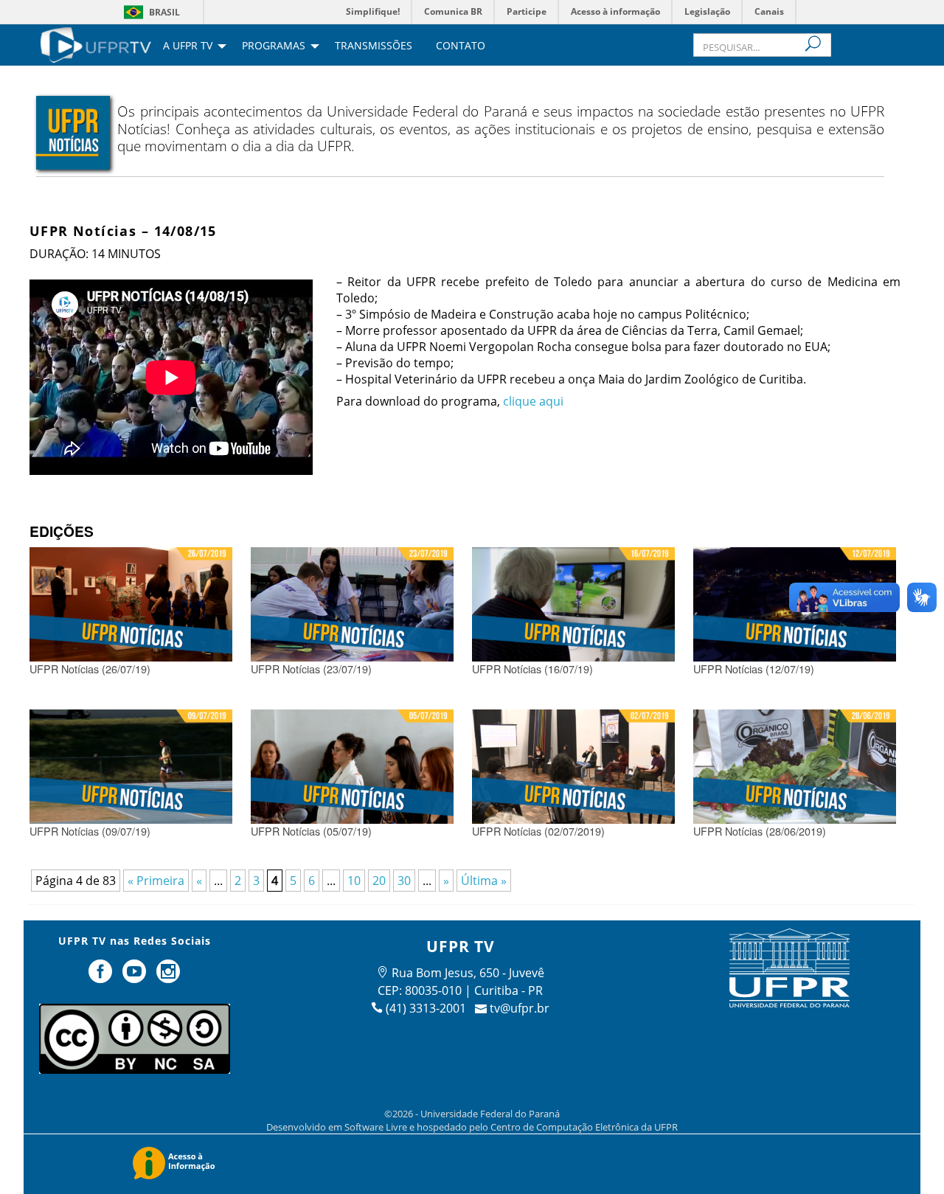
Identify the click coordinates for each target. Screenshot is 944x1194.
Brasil (164, 12)
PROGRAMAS (273, 46)
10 (354, 880)
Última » (484, 880)
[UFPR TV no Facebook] (102, 977)
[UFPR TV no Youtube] (136, 977)
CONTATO (460, 46)
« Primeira (156, 880)
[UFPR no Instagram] (168, 977)
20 (379, 880)
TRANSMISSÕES (373, 46)
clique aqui (533, 401)
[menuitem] (96, 43)
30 (404, 880)
